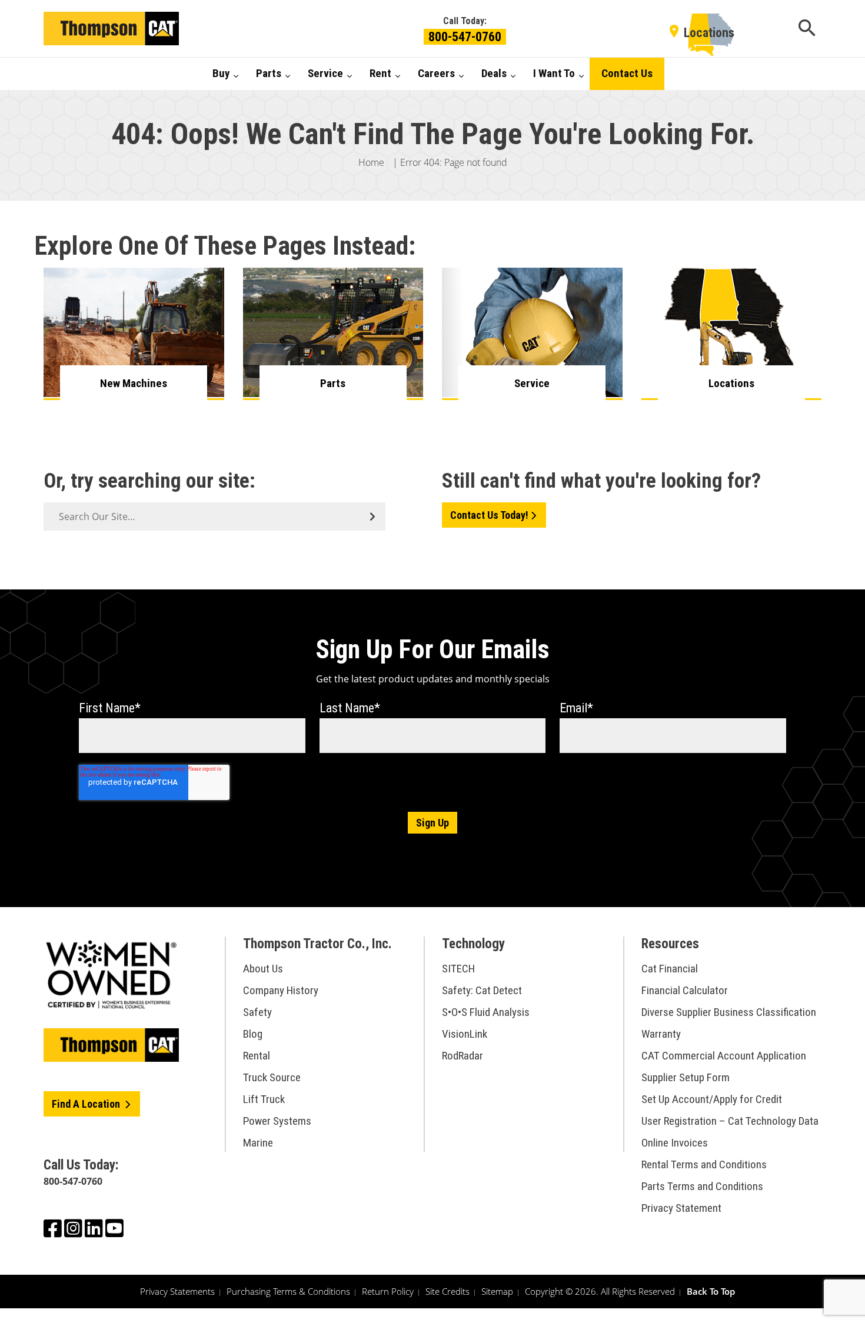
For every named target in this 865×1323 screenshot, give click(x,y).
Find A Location (87, 1104)
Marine (258, 1142)
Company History (280, 990)
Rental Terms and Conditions (704, 1164)
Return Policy (388, 1291)
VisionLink (464, 1034)
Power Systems (277, 1121)
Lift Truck (264, 1099)
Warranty (661, 1034)
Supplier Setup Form (685, 1077)
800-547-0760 (464, 36)
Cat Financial (669, 968)
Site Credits (447, 1291)
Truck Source (272, 1077)
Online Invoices (674, 1142)
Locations (709, 32)
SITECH (458, 968)
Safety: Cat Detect (482, 990)
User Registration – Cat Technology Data (730, 1121)
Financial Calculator (684, 990)
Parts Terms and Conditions (702, 1186)
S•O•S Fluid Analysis (486, 1012)
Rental (256, 1055)
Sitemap (497, 1291)
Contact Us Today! (489, 515)
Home (371, 162)
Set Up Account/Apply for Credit (711, 1099)
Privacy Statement (681, 1208)
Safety (257, 1012)
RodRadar (462, 1055)
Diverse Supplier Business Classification (728, 1012)
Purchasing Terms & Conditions (288, 1291)
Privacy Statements (177, 1291)
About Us (263, 968)
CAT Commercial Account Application (723, 1055)
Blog (252, 1034)
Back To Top (711, 1291)
